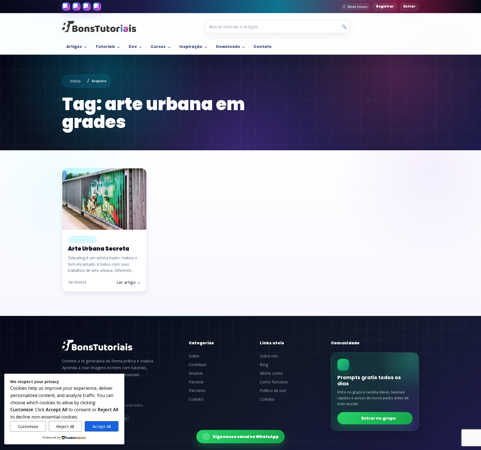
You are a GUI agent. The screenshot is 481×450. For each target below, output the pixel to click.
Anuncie (196, 373)
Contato (263, 46)
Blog (264, 364)
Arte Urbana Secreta (98, 249)
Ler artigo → (129, 282)
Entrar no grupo (378, 418)
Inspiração (190, 46)
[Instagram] (76, 7)
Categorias (201, 343)
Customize (28, 426)
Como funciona (274, 381)
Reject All (65, 426)
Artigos (74, 46)
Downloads (228, 46)
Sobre (194, 356)
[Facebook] (66, 7)
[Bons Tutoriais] (99, 26)
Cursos (158, 46)
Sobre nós (269, 356)
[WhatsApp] (87, 7)
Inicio (75, 81)
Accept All (101, 426)
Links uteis (272, 343)
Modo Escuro (357, 6)
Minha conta (271, 373)
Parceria (196, 381)
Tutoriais (105, 46)
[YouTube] (97, 7)
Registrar (385, 6)
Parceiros (197, 390)
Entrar (409, 6)
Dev (133, 46)
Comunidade (345, 343)
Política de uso (273, 390)
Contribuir (197, 364)
